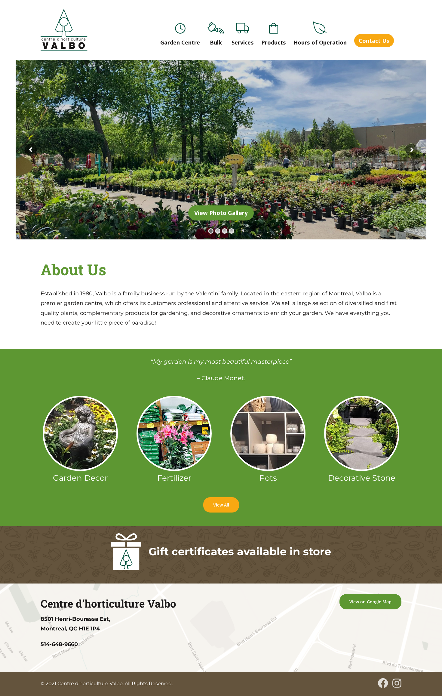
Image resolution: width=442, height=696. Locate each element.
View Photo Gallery (221, 213)
